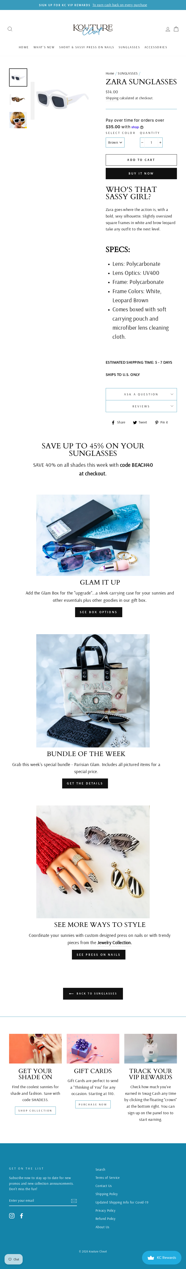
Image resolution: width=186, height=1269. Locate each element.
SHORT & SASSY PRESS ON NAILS (86, 47)
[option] (61, 98)
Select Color (121, 133)
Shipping (112, 98)
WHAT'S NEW (44, 47)
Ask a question (141, 394)
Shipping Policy (106, 1194)
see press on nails (99, 954)
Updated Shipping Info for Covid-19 (121, 1202)
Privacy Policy (105, 1210)
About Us (102, 1227)
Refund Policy (105, 1218)
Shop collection (35, 1110)
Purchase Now (93, 1104)
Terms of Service (107, 1177)
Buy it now (141, 173)
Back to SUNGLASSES (96, 993)
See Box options (98, 612)
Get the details (85, 783)
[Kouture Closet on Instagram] (12, 1215)
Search (100, 1169)
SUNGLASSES (129, 47)
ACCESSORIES (155, 47)
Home (24, 47)
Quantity (150, 133)
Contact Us (103, 1186)
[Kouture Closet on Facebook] (21, 1215)
